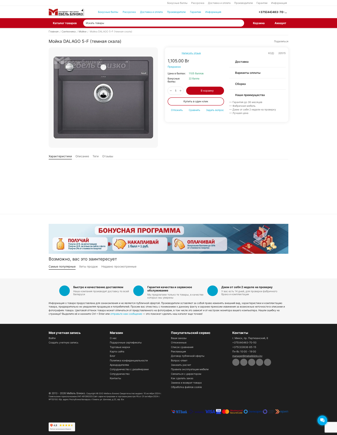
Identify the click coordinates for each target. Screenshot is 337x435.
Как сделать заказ (182, 378)
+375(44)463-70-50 (244, 342)
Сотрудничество (120, 373)
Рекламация (178, 351)
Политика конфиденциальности (129, 360)
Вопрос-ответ (179, 360)
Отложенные (178, 342)
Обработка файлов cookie (186, 387)
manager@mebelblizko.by (247, 355)
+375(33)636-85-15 (244, 347)
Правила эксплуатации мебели (190, 369)
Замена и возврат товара (186, 382)
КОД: (271, 53)
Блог (112, 355)
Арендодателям (119, 364)
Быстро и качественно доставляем (98, 287)
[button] (279, 41)
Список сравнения (182, 347)
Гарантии (261, 2)
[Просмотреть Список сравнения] (237, 11)
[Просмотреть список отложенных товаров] (245, 11)
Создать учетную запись (63, 342)
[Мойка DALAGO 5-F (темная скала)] (103, 97)
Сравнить (194, 109)
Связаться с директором (186, 373)
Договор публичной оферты (187, 355)
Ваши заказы (179, 338)
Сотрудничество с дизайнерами (129, 369)
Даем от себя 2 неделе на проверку (246, 287)
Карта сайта (117, 351)
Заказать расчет (181, 364)
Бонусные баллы (177, 2)
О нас (113, 338)
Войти (52, 338)
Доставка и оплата (219, 2)
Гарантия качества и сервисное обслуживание (169, 288)
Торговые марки (120, 347)
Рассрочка (197, 2)
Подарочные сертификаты (126, 342)
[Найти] (240, 23)
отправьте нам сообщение (126, 313)
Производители (243, 2)
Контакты (115, 378)
